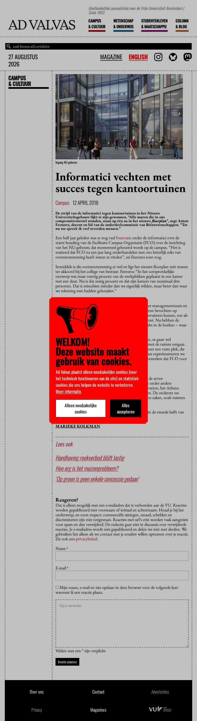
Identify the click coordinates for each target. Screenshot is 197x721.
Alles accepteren (126, 408)
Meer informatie (68, 391)
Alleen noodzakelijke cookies (81, 408)
